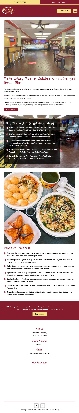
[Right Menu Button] (75, 10)
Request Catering (59, 2)
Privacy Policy (54, 410)
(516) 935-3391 (20, 2)
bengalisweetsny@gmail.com (39, 353)
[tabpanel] (39, 48)
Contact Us (64, 10)
